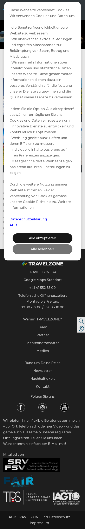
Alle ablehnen (42, 249)
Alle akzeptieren (42, 238)
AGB (13, 225)
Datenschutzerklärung (28, 219)
